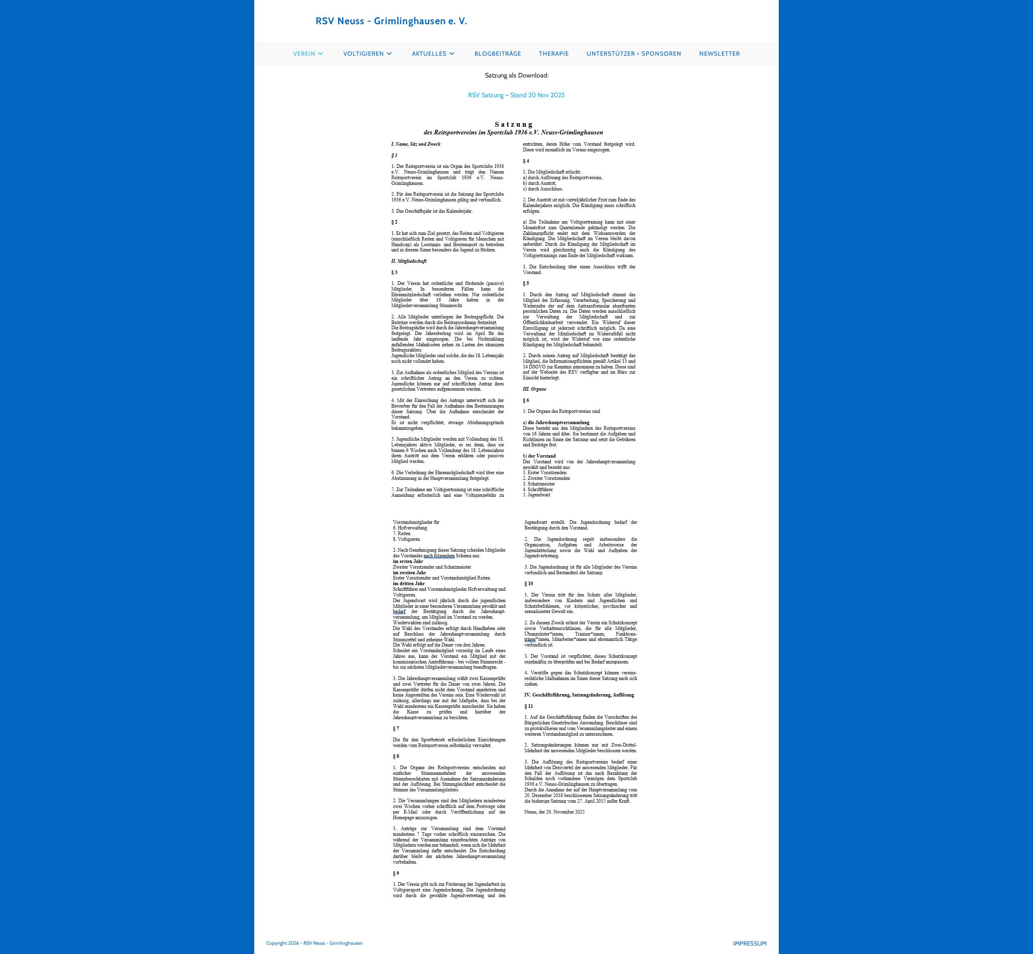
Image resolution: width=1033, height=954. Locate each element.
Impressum (750, 943)
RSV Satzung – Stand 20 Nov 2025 (516, 95)
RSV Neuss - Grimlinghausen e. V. (391, 21)
